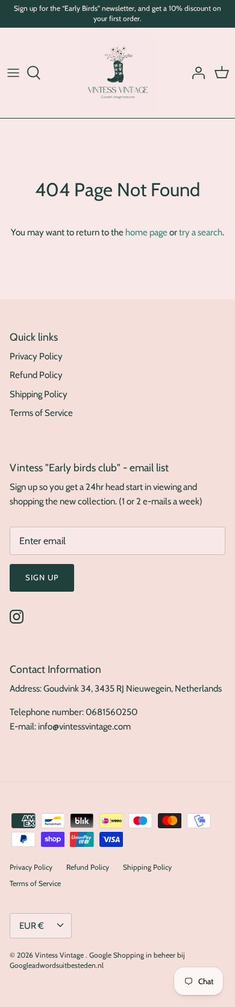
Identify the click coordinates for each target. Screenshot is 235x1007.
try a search (200, 232)
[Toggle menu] (13, 73)
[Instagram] (17, 617)
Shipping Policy (38, 394)
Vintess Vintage (60, 954)
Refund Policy (36, 375)
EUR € (31, 925)
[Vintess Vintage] (117, 73)
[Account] (195, 73)
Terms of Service (41, 412)
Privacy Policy (36, 356)
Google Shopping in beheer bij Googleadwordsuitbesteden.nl (97, 960)
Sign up (41, 577)
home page (146, 232)
